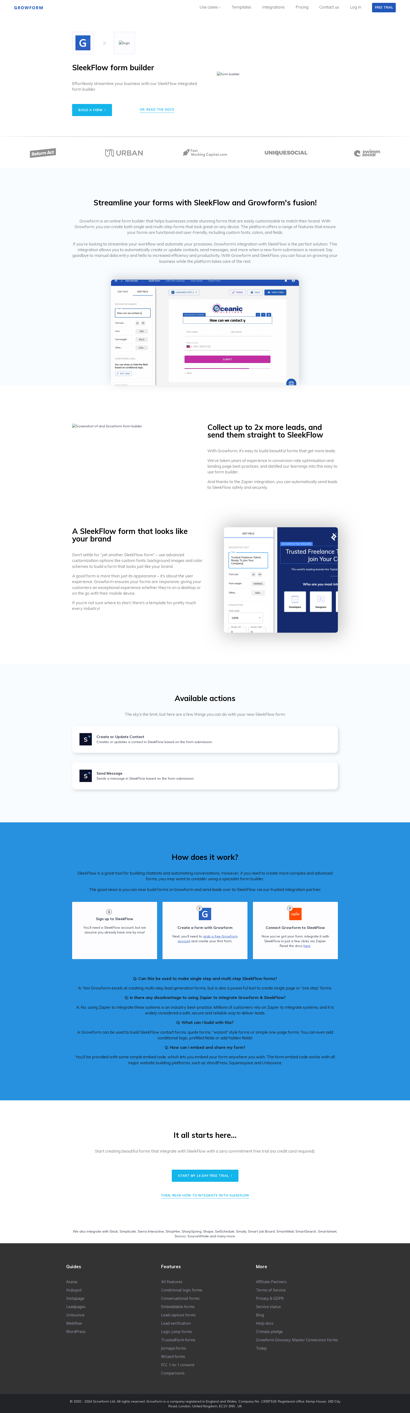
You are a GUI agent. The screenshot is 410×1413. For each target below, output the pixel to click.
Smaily (241, 1231)
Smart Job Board (261, 1231)
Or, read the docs (157, 109)
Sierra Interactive (151, 1231)
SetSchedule (224, 1231)
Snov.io (180, 1236)
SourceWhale (198, 1236)
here (306, 946)
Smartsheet (327, 1231)
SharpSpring (191, 1231)
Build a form (90, 110)
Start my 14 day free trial (204, 1176)
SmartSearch (305, 1231)
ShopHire (173, 1231)
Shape (208, 1231)
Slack (114, 1231)
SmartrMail (285, 1231)
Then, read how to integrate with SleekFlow (205, 1195)
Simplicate (128, 1231)
